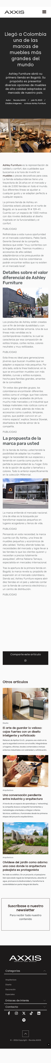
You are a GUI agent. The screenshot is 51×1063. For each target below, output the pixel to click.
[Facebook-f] (10, 1015)
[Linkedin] (40, 1015)
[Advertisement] (25, 623)
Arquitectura (8, 790)
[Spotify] (25, 1021)
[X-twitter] (25, 1015)
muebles (7, 175)
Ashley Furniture (12, 165)
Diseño (5, 723)
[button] (25, 660)
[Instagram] (18, 1015)
